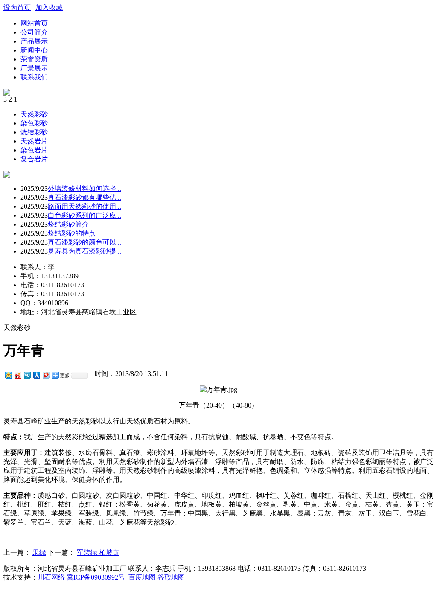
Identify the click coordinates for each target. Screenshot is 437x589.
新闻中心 (34, 50)
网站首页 (34, 23)
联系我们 (34, 77)
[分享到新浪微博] (17, 375)
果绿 (39, 552)
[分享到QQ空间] (8, 375)
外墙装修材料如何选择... (84, 188)
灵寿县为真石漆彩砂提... (84, 251)
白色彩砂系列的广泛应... (84, 215)
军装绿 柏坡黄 (98, 552)
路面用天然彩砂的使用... (84, 206)
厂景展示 (34, 68)
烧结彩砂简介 (68, 224)
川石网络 (51, 577)
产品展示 (34, 41)
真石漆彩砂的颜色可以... (84, 242)
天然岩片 (34, 141)
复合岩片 (34, 159)
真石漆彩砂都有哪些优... (84, 197)
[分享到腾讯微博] (27, 375)
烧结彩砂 (34, 132)
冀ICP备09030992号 (96, 577)
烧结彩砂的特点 (72, 233)
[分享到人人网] (36, 375)
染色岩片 (34, 150)
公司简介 (34, 32)
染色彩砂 (34, 123)
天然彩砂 (34, 114)
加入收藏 (49, 7)
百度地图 (142, 577)
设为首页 (17, 7)
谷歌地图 (171, 577)
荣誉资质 (34, 59)
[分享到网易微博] (45, 375)
